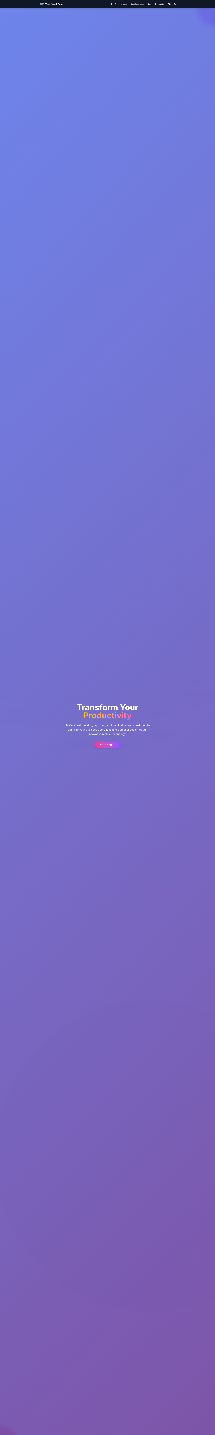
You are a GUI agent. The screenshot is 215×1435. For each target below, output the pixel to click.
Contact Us (159, 4)
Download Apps (137, 4)
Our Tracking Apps (119, 4)
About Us (172, 4)
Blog (150, 4)
